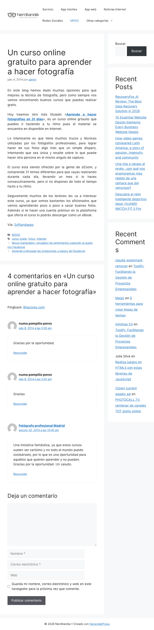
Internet (41, 238)
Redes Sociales (52, 20)
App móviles (69, 9)
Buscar (120, 44)
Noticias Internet (115, 9)
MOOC (74, 20)
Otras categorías (97, 20)
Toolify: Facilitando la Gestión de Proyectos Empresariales (129, 277)
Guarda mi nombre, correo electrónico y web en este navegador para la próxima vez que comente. (51, 586)
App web (90, 9)
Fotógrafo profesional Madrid (42, 426)
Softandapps (24, 225)
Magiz (119, 298)
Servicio (47, 9)
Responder (20, 352)
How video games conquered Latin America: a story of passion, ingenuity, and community (129, 147)
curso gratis (19, 238)
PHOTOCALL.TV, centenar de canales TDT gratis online (130, 405)
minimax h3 (124, 324)
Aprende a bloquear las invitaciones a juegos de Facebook (48, 251)
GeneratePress (100, 624)
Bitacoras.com (34, 307)
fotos (31, 238)
